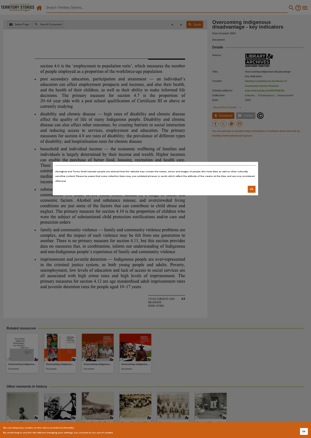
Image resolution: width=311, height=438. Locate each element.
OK (251, 189)
